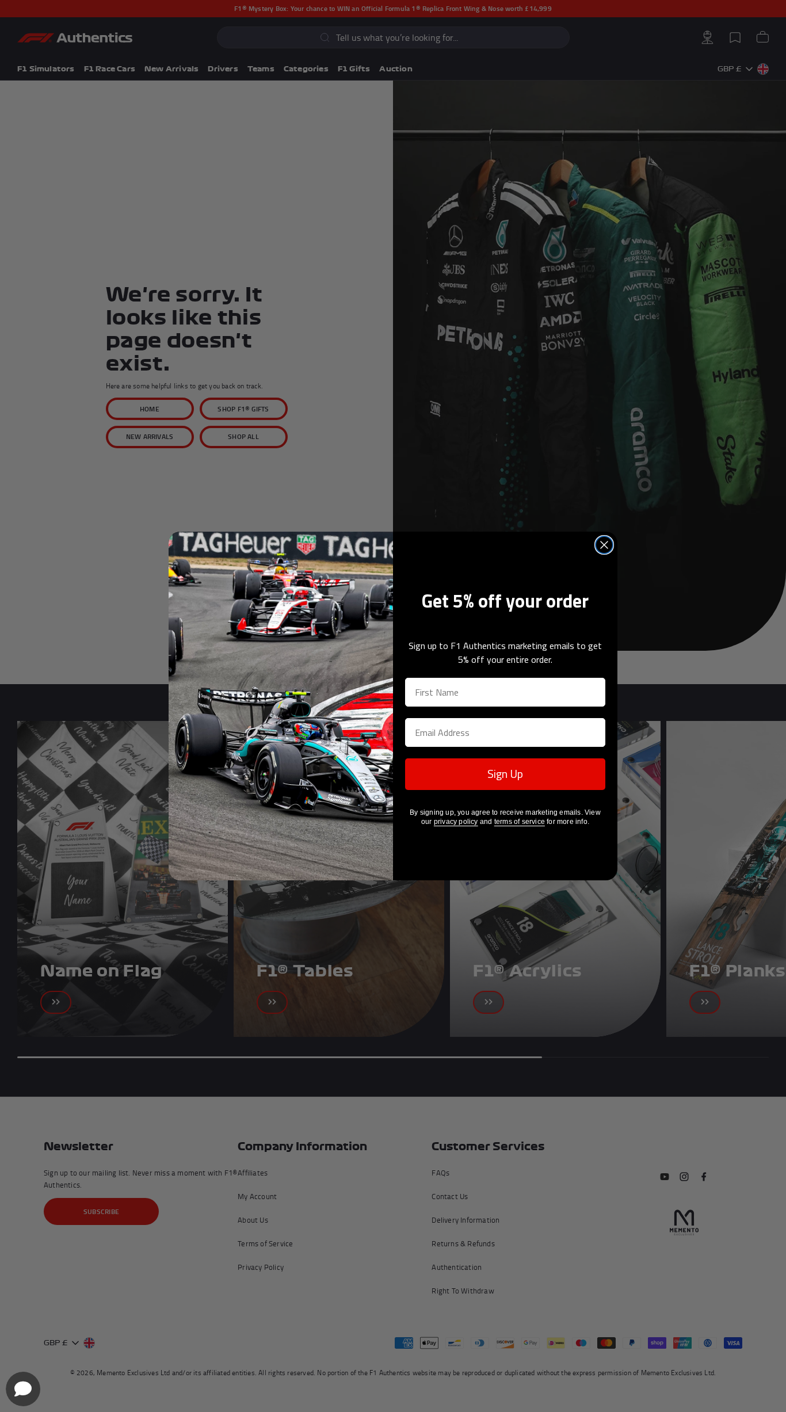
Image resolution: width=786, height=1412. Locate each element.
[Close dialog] (604, 545)
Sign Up (505, 774)
